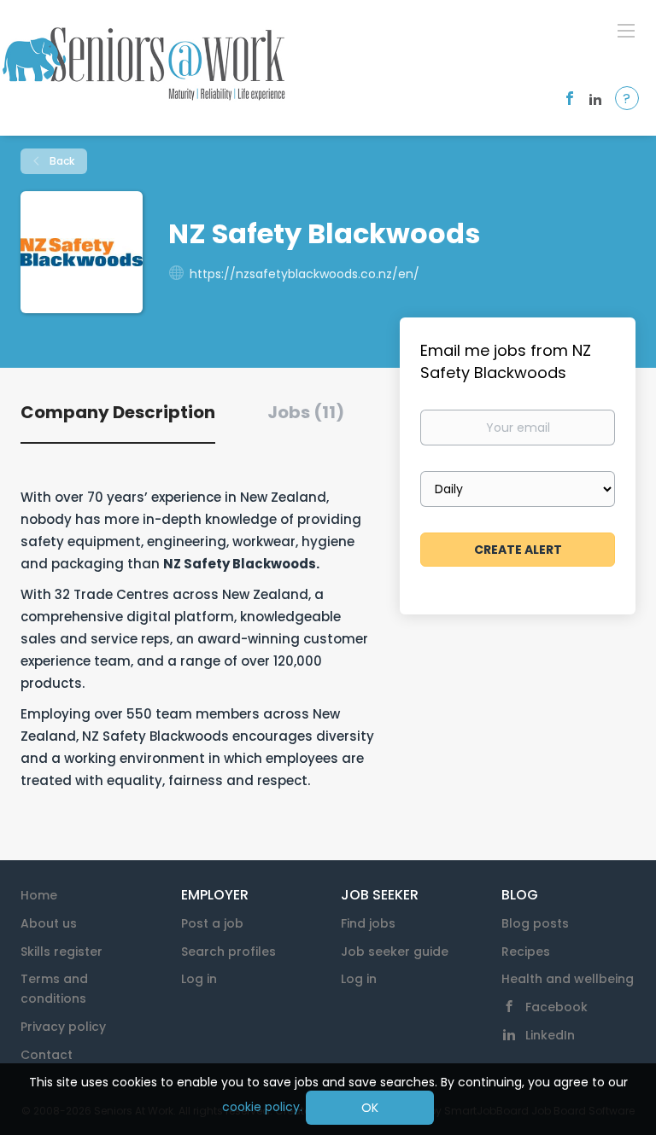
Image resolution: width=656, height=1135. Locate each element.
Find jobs (368, 923)
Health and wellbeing (567, 978)
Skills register (61, 951)
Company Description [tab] (117, 412)
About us (48, 923)
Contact (46, 1054)
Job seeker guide (394, 951)
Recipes (525, 951)
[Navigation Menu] (626, 30)
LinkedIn (550, 1035)
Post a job (212, 923)
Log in (199, 978)
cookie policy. (262, 1106)
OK (369, 1107)
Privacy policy (63, 1026)
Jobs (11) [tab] (305, 412)
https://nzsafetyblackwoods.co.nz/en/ (304, 273)
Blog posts (535, 923)
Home (38, 895)
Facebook (556, 1007)
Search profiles (228, 951)
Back (60, 161)
